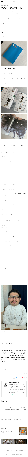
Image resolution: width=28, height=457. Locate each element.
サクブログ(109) (4, 369)
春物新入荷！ (4, 428)
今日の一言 (3, 416)
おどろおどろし (4, 405)
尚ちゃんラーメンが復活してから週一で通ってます (11, 419)
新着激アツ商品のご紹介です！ (7, 431)
